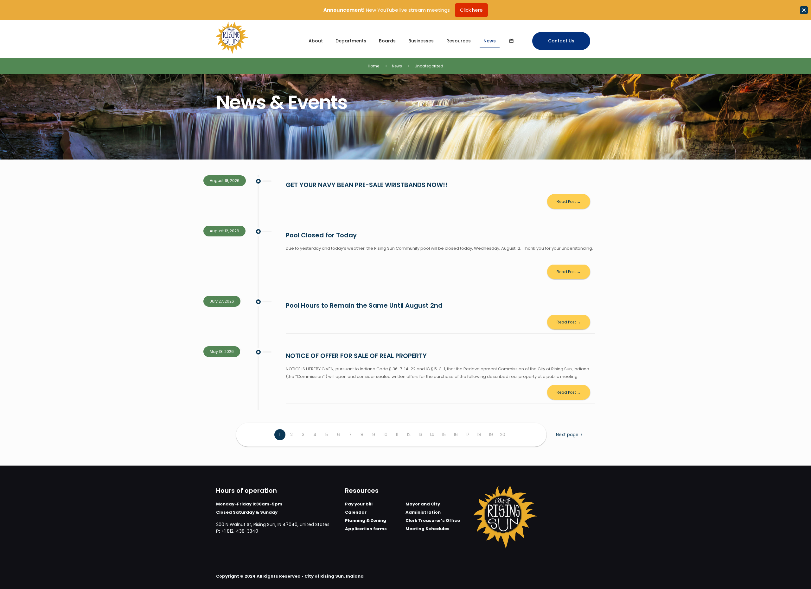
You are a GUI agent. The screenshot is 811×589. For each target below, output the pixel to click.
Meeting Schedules (428, 529)
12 (409, 434)
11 (397, 434)
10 (385, 434)
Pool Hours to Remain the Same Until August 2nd (364, 305)
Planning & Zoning (365, 520)
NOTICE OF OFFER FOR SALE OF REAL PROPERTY (356, 355)
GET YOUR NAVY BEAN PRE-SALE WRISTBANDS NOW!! (366, 184)
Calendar (356, 512)
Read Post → (569, 201)
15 (444, 434)
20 (502, 434)
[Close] (804, 10)
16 (456, 434)
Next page (567, 434)
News (397, 66)
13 (420, 434)
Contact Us (561, 41)
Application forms (366, 529)
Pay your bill (359, 504)
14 (432, 434)
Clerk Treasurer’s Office (433, 520)
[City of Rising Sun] (232, 37)
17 (467, 434)
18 (479, 434)
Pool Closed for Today (321, 235)
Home (373, 66)
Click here (471, 10)
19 (491, 434)
